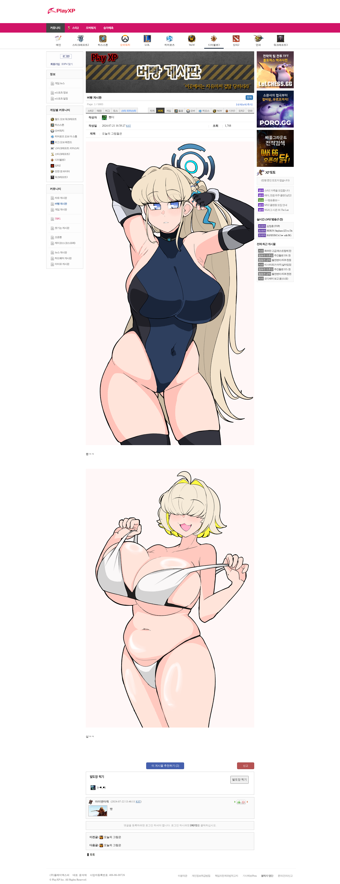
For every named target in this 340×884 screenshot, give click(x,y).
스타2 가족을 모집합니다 (277, 190)
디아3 (232, 110)
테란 (99, 110)
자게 (152, 110)
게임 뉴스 (60, 83)
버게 (160, 110)
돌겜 (180, 110)
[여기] (193, 825)
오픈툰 (58, 237)
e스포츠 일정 (61, 98)
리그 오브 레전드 (63, 142)
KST (128, 125)
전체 (249, 97)
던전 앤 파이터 (62, 171)
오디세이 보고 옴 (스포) (276, 278)
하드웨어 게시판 (63, 258)
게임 (168, 110)
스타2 (90, 110)
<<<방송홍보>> (271, 200)
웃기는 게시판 (62, 227)
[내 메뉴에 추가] (244, 104)
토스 (115, 110)
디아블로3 (214, 44)
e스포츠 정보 (61, 92)
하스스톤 (103, 44)
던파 (258, 44)
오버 (192, 110)
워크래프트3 (281, 44)
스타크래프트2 (80, 44)
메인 (58, 44)
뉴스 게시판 (61, 252)
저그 (107, 110)
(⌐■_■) (101, 787)
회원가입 (55, 64)
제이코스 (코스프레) (65, 243)
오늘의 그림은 (112, 837)
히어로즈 (169, 44)
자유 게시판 (61, 197)
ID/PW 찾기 (67, 64)
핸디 (111, 117)
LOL (147, 44)
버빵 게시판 (61, 203)
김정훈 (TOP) (273, 226)
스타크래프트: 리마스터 (67, 148)
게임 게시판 (61, 209)
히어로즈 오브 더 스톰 (66, 136)
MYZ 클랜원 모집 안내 (275, 205)
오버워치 (125, 44)
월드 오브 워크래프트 (66, 119)
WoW (192, 44)
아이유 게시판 (62, 264)
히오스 (205, 110)
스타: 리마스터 (128, 110)
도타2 (236, 44)
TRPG (57, 218)
